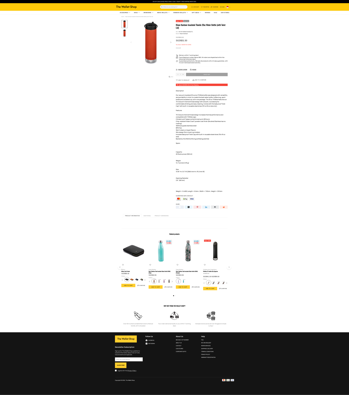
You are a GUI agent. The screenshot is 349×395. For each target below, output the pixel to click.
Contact (178, 345)
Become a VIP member (182, 340)
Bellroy (123, 269)
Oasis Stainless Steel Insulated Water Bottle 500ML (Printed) (187, 272)
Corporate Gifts (181, 351)
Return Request (206, 343)
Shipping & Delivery (207, 348)
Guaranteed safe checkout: (184, 196)
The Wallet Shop (126, 7)
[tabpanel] (133, 265)
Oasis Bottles (152, 269)
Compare (142, 285)
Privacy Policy (132, 370)
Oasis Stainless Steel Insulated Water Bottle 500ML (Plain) (160, 272)
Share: (178, 204)
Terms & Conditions (207, 351)
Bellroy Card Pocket (125, 271)
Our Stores (179, 348)
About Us (179, 343)
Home (122, 16)
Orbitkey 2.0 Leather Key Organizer (210, 271)
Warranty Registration (208, 357)
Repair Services (205, 345)
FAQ (202, 340)
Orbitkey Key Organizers (210, 269)
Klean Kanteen (184, 33)
